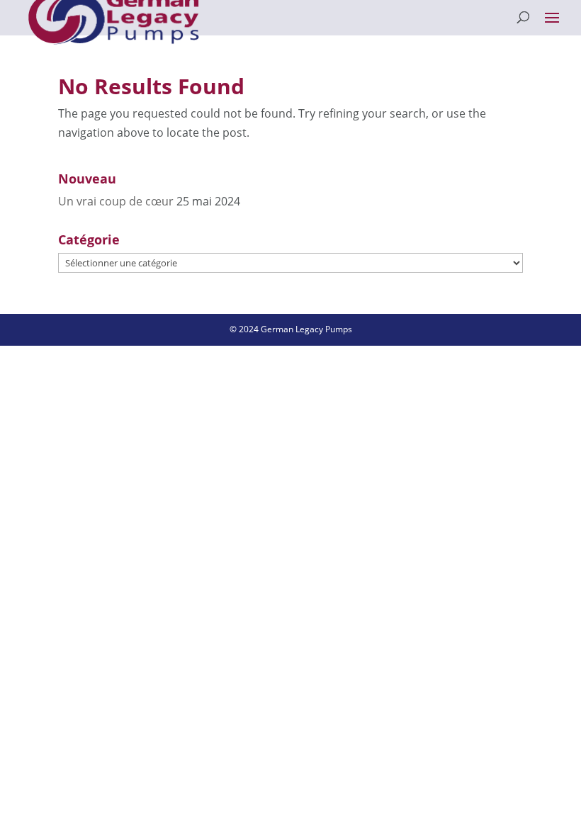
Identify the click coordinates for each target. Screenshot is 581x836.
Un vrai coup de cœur (116, 201)
